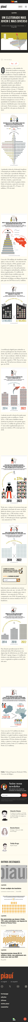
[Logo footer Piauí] (14, 976)
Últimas (3, 1000)
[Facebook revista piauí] (2, 986)
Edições (3, 997)
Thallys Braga (14, 843)
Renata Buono (14, 828)
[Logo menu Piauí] (4, 6)
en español (14, 981)
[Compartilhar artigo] (16, 63)
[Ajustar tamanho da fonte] (12, 63)
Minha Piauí (5, 1004)
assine (24, 795)
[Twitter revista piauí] (10, 986)
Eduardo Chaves (15, 811)
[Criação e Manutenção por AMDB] (14, 1019)
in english (4, 981)
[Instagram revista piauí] (26, 986)
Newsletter (4, 1007)
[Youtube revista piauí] (18, 986)
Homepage (4, 994)
